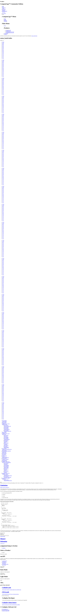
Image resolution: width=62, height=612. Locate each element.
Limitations (6, 444)
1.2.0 (3, 52)
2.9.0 (3, 43)
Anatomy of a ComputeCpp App (7, 449)
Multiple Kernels (6, 447)
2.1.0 (3, 50)
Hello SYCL (6, 436)
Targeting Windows (7, 429)
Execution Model (6, 465)
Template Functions (7, 439)
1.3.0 (3, 51)
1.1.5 (3, 54)
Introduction (6, 464)
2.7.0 (3, 45)
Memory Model (6, 467)
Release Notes (4, 422)
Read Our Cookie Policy (5, 610)
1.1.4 (3, 73)
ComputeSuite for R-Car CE (10, 31)
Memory (6, 442)
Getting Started (4, 421)
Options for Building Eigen (8, 480)
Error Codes (4, 454)
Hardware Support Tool (7, 426)
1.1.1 (3, 57)
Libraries (6, 470)
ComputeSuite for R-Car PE (10, 32)
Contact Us (5, 34)
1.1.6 (3, 53)
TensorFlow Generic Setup (8, 475)
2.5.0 (3, 46)
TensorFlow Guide (5, 473)
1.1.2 (3, 56)
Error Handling (6, 437)
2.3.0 (3, 48)
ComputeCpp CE (8, 30)
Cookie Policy (6, 33)
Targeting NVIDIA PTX (7, 431)
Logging (4, 455)
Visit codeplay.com (5, 609)
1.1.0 (3, 58)
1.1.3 (3, 182)
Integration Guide (4, 460)
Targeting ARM (6, 427)
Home (5, 18)
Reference (5, 20)
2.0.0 (3, 141)
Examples (6, 472)
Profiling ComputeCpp (5, 457)
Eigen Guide (5, 478)
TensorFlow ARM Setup (7, 477)
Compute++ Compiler (5, 459)
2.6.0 (3, 100)
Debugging (6, 445)
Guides (5, 19)
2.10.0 (3, 42)
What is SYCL (4, 432)
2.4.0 (3, 47)
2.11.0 (3, 168)
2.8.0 (3, 44)
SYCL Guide (5, 434)
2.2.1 (3, 49)
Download (5, 21)
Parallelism (6, 440)
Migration (6, 468)
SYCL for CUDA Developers (6, 462)
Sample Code (4, 452)
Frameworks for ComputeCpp (6, 450)
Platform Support (5, 424)
